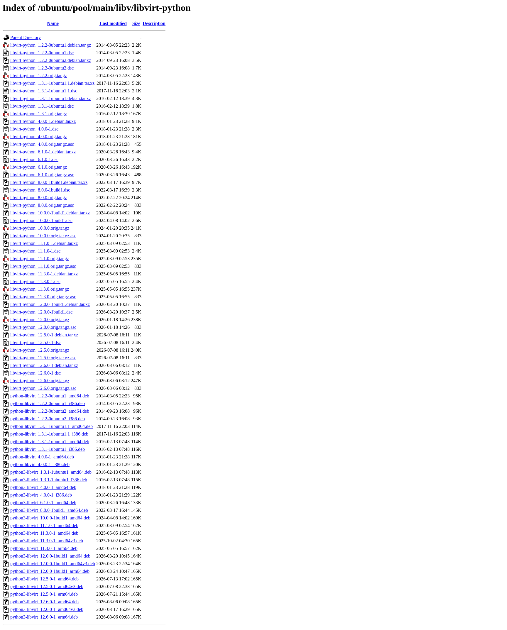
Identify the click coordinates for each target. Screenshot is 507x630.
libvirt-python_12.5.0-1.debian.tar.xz (44, 334)
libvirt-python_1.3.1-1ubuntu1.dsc (42, 106)
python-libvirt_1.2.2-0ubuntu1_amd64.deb (49, 395)
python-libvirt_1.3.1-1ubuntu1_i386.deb (47, 449)
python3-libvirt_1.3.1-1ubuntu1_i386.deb (48, 479)
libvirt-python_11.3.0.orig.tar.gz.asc (43, 296)
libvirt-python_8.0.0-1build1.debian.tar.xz (48, 182)
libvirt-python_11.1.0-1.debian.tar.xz (44, 243)
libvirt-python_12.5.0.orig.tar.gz (39, 350)
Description (154, 23)
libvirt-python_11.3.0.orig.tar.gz (39, 289)
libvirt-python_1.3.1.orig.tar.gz (38, 113)
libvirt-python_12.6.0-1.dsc (35, 372)
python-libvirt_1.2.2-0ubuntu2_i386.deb (47, 418)
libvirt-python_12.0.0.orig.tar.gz (39, 319)
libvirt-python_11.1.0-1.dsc (35, 250)
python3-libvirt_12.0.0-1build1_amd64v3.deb (52, 563)
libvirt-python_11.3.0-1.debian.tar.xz (44, 273)
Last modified (113, 23)
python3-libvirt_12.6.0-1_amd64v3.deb (46, 609)
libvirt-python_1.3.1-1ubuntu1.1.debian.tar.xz (52, 83)
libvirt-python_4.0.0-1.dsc (34, 128)
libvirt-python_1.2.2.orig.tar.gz (38, 75)
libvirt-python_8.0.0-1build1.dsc (40, 189)
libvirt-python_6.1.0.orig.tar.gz (38, 167)
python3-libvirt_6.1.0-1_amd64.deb (43, 502)
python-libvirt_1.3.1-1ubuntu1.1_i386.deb (49, 433)
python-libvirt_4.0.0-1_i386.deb (40, 464)
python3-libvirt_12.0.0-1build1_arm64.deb (49, 571)
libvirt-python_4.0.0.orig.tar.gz (38, 136)
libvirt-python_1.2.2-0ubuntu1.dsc (42, 52)
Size (136, 23)
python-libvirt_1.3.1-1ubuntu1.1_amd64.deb (51, 426)
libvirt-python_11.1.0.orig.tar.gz (39, 258)
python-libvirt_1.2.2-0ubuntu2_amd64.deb (49, 411)
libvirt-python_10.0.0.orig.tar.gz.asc (43, 235)
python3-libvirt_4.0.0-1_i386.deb (41, 494)
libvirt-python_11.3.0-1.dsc (35, 281)
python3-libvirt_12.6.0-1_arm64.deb (44, 616)
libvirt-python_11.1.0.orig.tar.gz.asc (43, 266)
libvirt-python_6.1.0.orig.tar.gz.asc (42, 174)
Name (53, 23)
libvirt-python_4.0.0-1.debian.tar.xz (43, 121)
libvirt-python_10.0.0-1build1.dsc (41, 220)
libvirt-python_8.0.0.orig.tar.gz (38, 197)
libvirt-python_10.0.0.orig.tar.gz (39, 228)
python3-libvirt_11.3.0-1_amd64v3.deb (46, 540)
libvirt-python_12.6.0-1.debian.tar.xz (44, 365)
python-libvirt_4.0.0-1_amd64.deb (42, 456)
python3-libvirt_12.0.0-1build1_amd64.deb (50, 555)
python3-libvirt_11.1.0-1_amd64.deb (44, 525)
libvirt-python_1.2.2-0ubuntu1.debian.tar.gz (50, 45)
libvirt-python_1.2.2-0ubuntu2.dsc (42, 67)
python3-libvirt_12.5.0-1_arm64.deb (44, 594)
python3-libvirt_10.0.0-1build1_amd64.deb (50, 517)
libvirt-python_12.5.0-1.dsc (35, 342)
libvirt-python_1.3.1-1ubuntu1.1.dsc (43, 90)
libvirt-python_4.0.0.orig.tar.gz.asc (42, 144)
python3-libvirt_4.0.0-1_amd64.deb (43, 487)
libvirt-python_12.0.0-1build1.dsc (41, 311)
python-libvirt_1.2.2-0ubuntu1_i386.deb (47, 403)
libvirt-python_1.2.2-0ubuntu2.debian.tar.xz (50, 60)
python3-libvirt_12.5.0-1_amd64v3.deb (46, 586)
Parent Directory (25, 37)
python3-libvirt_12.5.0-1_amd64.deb (44, 578)
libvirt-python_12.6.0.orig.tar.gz (39, 380)
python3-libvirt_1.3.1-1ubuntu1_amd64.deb (51, 472)
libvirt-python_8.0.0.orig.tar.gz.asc (42, 205)
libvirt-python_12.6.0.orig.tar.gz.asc (43, 388)
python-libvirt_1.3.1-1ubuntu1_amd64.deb (49, 441)
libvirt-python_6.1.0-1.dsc (34, 159)
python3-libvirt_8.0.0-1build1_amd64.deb (49, 510)
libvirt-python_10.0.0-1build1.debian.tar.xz (50, 212)
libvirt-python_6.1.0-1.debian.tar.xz (43, 151)
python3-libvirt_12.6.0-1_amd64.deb (44, 601)
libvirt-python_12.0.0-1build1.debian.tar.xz (50, 304)
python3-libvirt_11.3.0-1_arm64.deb (43, 548)
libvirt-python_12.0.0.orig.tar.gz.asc (43, 327)
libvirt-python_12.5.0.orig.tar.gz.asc (43, 357)
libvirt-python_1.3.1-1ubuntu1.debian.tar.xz (50, 98)
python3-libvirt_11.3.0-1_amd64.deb (44, 533)
